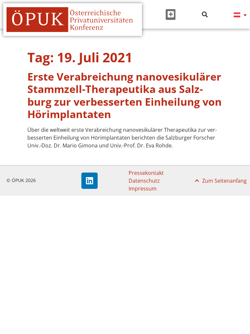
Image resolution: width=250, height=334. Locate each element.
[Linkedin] (89, 181)
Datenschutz (144, 180)
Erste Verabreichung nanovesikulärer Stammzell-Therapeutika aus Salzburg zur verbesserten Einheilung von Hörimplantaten (124, 95)
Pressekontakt (146, 172)
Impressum (143, 188)
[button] (170, 14)
